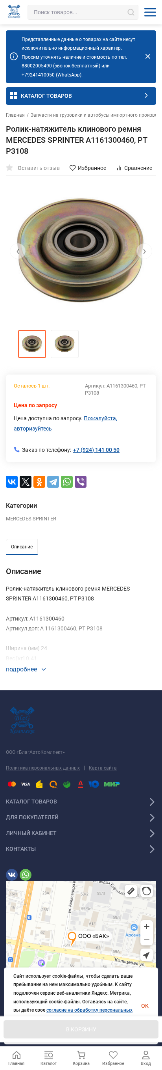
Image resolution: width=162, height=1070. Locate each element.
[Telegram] (53, 482)
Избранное (92, 168)
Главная (15, 115)
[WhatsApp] (67, 482)
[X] (25, 482)
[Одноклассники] (39, 482)
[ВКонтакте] (12, 482)
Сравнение (138, 168)
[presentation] (18, 251)
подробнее (22, 669)
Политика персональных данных (43, 768)
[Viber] (81, 482)
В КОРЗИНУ (81, 1029)
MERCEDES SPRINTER (31, 519)
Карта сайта (103, 768)
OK (145, 1006)
